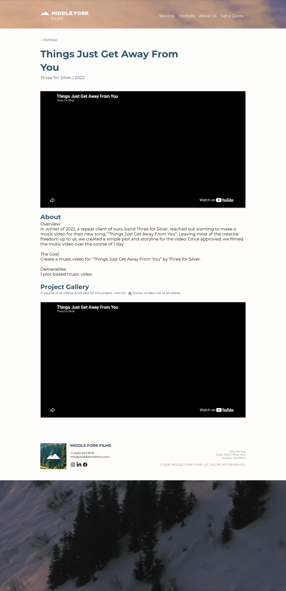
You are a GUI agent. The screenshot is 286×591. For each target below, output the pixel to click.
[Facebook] (85, 465)
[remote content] (143, 360)
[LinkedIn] (79, 465)
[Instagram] (73, 465)
